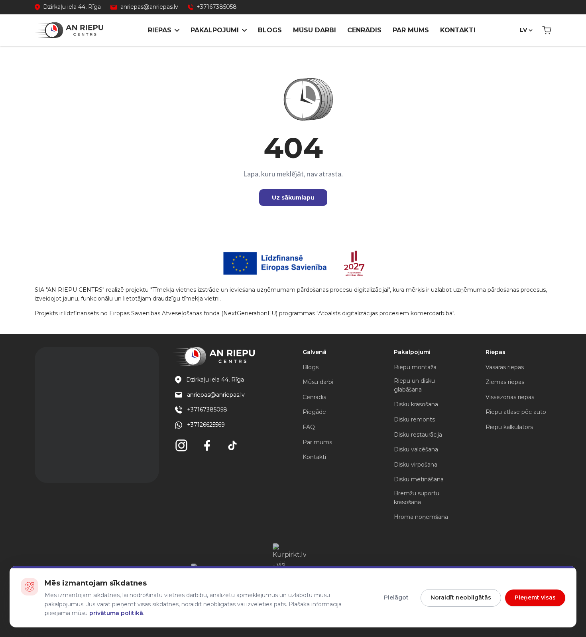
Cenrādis (364, 30)
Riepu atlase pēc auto (516, 411)
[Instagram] (181, 445)
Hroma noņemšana (421, 516)
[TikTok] (232, 445)
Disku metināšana (419, 479)
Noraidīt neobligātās (461, 597)
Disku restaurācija (418, 434)
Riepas (159, 30)
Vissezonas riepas (510, 397)
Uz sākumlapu (293, 197)
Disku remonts (414, 419)
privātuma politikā (116, 613)
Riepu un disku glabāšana (414, 385)
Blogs (270, 30)
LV (523, 30)
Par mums (411, 30)
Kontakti (458, 30)
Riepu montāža (415, 367)
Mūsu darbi (314, 30)
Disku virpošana (415, 464)
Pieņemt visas (535, 597)
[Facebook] (207, 445)
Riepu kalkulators (509, 427)
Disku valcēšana (416, 449)
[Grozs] (546, 30)
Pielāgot (396, 597)
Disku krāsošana (416, 404)
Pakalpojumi (215, 30)
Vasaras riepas (505, 367)
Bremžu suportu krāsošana (416, 498)
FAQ (309, 427)
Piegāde (314, 411)
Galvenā (314, 352)
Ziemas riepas (505, 382)
